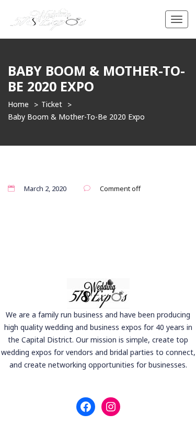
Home (18, 104)
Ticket (51, 104)
